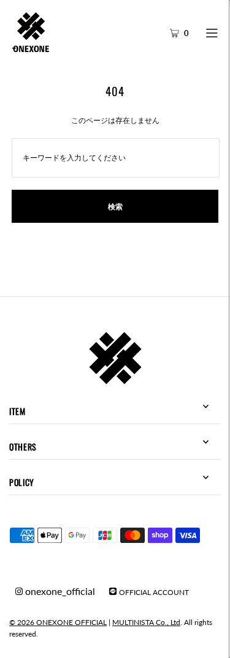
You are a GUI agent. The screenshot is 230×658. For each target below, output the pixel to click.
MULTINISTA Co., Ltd (146, 622)
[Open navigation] (213, 31)
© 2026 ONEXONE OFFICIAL (58, 622)
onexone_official (59, 591)
